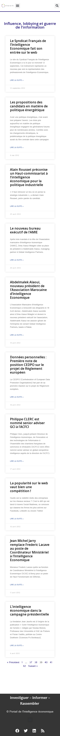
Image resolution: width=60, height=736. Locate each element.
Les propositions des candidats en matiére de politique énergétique (29, 106)
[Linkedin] (34, 730)
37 (30, 662)
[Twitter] (26, 730)
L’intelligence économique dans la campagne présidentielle (29, 610)
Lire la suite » (17, 80)
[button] (17, 5)
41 (51, 662)
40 (46, 662)
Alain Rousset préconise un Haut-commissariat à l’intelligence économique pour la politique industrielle (29, 177)
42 (24, 666)
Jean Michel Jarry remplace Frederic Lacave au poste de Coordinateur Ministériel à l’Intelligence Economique (29, 550)
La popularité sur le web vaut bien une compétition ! (29, 487)
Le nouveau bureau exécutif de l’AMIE (25, 230)
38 (35, 662)
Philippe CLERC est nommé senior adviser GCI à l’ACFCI (27, 423)
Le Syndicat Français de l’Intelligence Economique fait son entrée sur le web (28, 47)
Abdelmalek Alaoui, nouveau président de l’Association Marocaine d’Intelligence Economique (28, 290)
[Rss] (43, 730)
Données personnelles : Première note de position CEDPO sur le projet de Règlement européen (28, 365)
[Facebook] (17, 730)
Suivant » (33, 666)
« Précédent (13, 662)
